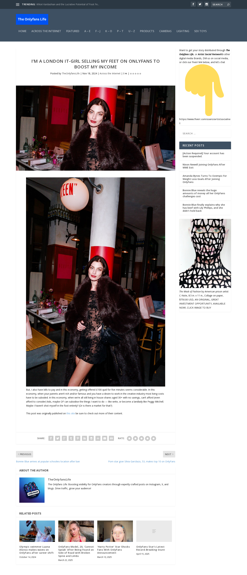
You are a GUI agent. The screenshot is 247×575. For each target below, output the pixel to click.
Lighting (183, 31)
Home (22, 31)
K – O (108, 31)
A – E (87, 31)
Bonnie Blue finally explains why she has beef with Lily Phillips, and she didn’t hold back (204, 207)
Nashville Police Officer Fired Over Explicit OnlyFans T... (66, 4)
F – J (97, 31)
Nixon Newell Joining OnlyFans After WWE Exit (204, 166)
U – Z (132, 31)
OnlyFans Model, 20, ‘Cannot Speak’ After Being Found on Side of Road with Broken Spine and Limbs (76, 551)
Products (147, 31)
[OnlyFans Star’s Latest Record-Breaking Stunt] (154, 531)
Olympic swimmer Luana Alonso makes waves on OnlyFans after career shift (36, 549)
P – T (120, 31)
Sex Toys (200, 31)
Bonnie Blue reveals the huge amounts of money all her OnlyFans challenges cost (204, 193)
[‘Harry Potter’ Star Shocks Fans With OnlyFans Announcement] (115, 531)
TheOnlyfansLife (71, 73)
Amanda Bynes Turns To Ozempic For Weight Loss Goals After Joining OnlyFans (205, 178)
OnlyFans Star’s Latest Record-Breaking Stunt (150, 548)
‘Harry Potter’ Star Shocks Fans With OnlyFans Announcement (113, 549)
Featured (72, 31)
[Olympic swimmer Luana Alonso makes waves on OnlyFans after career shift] (37, 531)
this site (71, 413)
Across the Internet (46, 31)
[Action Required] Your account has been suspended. (203, 155)
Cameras (165, 31)
